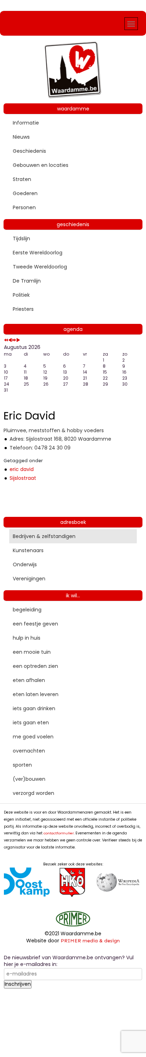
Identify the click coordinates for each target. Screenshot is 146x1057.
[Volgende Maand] (18, 340)
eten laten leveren (35, 694)
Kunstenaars (28, 550)
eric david (22, 469)
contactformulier (59, 833)
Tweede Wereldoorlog (40, 266)
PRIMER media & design (90, 941)
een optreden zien (35, 666)
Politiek (21, 294)
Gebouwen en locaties (40, 165)
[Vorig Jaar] (6, 340)
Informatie (26, 122)
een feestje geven (35, 623)
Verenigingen (29, 578)
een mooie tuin (32, 652)
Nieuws (21, 136)
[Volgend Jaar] (14, 340)
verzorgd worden (33, 793)
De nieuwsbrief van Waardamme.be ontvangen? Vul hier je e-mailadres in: (69, 961)
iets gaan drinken (34, 708)
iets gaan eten (31, 722)
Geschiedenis (29, 151)
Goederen (25, 193)
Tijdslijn (21, 238)
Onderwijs (25, 564)
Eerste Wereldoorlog (37, 252)
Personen (24, 207)
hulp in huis (26, 637)
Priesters (23, 309)
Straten (22, 179)
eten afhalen (29, 680)
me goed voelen (33, 736)
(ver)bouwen (29, 779)
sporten (22, 764)
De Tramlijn (27, 280)
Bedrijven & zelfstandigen (44, 536)
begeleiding (27, 609)
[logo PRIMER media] (73, 918)
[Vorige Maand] (10, 340)
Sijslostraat (23, 478)
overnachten (29, 750)
